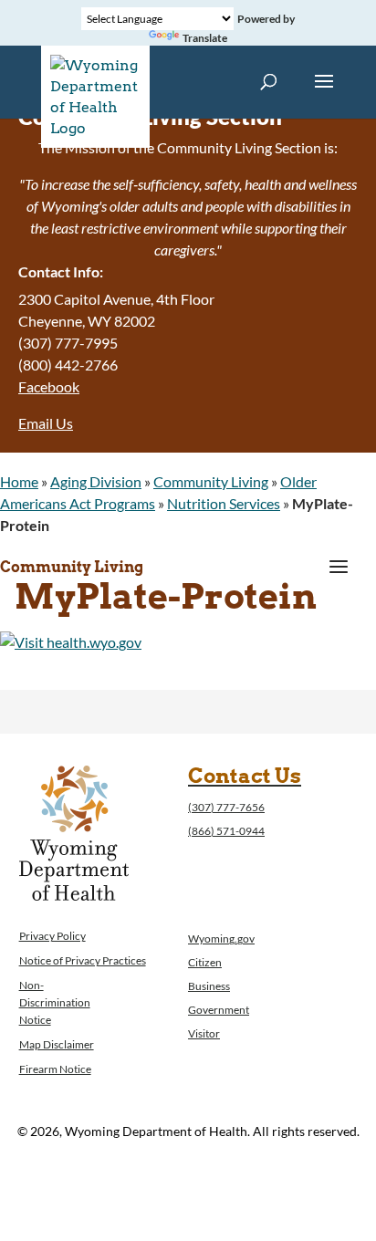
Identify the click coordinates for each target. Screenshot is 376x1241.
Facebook (48, 386)
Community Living (210, 481)
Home (19, 481)
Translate (205, 38)
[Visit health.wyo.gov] (70, 642)
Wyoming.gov (221, 938)
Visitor (204, 1033)
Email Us (45, 423)
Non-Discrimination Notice (54, 1002)
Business (209, 986)
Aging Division (95, 481)
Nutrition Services (223, 503)
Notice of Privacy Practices (82, 960)
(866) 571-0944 (226, 831)
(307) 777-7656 (226, 807)
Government (218, 1010)
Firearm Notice (55, 1069)
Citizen (205, 962)
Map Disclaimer (56, 1044)
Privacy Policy (52, 936)
